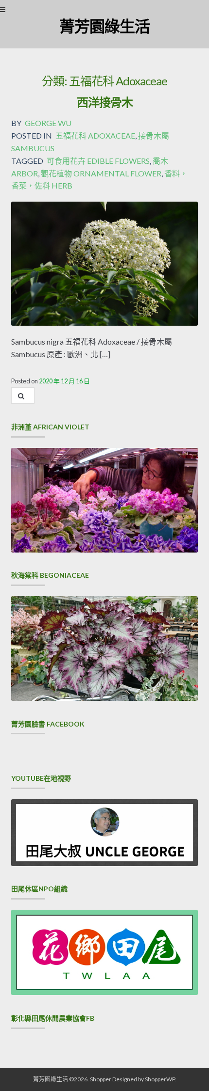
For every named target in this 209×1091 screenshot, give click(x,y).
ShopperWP (160, 1079)
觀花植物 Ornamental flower (101, 173)
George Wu (48, 122)
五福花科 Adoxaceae (95, 135)
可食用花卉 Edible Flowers (98, 160)
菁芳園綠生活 (104, 25)
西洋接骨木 (105, 102)
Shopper (100, 1079)
